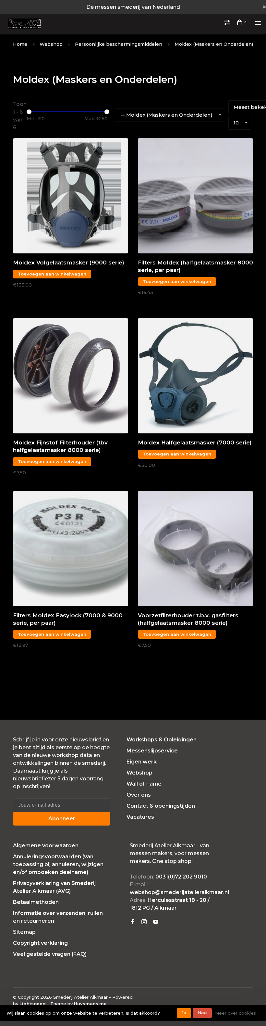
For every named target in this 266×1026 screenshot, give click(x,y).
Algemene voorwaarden (46, 845)
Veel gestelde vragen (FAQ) (50, 954)
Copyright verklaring (40, 943)
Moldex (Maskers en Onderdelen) (214, 44)
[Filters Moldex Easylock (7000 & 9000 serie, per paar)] (70, 550)
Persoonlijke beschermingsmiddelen (118, 44)
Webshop (51, 44)
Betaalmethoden (36, 902)
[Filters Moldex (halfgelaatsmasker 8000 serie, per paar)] (195, 197)
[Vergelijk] (228, 23)
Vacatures (140, 817)
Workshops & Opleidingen (162, 740)
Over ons (139, 795)
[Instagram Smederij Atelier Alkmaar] (144, 922)
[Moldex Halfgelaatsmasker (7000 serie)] (195, 377)
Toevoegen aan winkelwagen (52, 273)
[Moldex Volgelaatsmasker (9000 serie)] (70, 197)
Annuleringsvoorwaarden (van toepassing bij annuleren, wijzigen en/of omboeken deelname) (58, 864)
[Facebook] (132, 922)
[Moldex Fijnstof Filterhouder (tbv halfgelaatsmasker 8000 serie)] (70, 377)
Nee (202, 1012)
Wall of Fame (144, 784)
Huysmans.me (90, 1003)
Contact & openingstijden (161, 806)
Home (20, 44)
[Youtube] (155, 922)
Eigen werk (142, 762)
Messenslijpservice (152, 751)
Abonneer (61, 818)
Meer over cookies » (237, 1013)
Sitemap (24, 932)
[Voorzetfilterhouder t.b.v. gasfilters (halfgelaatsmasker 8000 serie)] (195, 550)
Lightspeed (32, 1003)
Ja (184, 1012)
